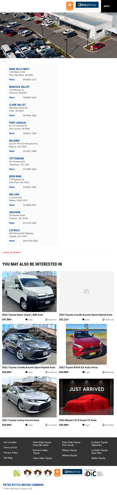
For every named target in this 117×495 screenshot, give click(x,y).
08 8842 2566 (29, 115)
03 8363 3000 (29, 187)
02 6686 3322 (29, 205)
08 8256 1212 (29, 79)
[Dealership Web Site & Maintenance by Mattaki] (109, 486)
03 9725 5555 (29, 223)
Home (4, 61)
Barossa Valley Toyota (40, 451)
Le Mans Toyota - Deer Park (100, 451)
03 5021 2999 (29, 151)
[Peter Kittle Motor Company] (20, 6)
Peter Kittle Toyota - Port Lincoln (72, 443)
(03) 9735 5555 (30, 241)
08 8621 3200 (29, 133)
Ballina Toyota (98, 458)
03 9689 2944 (29, 169)
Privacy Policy (11, 452)
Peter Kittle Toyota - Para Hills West (42, 443)
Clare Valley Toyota (42, 458)
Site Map (8, 458)
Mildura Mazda (69, 455)
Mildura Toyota (69, 450)
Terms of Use (10, 447)
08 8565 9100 (29, 97)
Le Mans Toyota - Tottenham (100, 443)
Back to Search (12, 252)
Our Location (10, 442)
